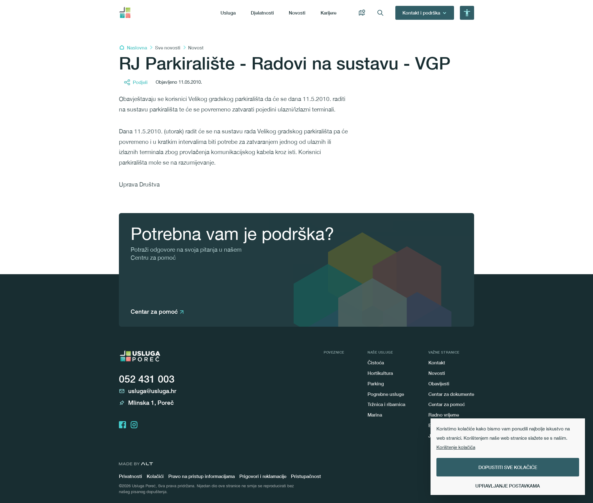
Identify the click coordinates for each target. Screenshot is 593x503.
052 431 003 (147, 379)
